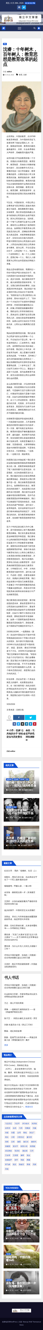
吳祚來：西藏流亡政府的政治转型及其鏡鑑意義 (21, 839)
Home (21, 1325)
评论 (5, 44)
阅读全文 (29, 1107)
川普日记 (20, 1137)
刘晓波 (27, 1128)
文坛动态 (16, 779)
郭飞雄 (7, 1164)
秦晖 (22, 1155)
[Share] (18, 717)
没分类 (22, 779)
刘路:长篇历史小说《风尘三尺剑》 (19, 1025)
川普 (13, 1137)
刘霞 (13, 1133)
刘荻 (6, 1133)
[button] (34, 28)
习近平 (17, 1123)
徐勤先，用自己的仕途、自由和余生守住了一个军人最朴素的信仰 (21, 1234)
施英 (19, 1142)
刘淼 (34, 1128)
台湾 (19, 1133)
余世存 (7, 1128)
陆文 (14, 1164)
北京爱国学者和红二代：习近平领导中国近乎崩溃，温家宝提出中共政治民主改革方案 (21, 814)
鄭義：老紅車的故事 (13, 1031)
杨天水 (25, 1142)
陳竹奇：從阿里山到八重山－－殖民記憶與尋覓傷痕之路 (21, 785)
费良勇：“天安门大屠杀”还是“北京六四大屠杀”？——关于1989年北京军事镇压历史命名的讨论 (21, 937)
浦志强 (24, 1151)
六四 (20, 1128)
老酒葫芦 (8, 1160)
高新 (34, 1164)
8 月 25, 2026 (13, 1264)
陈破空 (21, 1164)
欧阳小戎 (24, 1146)
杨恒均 (33, 1142)
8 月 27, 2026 (13, 1212)
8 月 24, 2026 (13, 1290)
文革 (13, 1142)
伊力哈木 (25, 1123)
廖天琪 (29, 1137)
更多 (6, 1045)
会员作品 (9, 779)
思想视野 (9, 807)
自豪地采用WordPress (10, 1322)
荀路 (22, 1160)
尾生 (6, 1137)
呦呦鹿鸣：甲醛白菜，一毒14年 (18, 886)
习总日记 (8, 1123)
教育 (20, 75)
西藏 (28, 1160)
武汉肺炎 (8, 1151)
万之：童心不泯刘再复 (14, 1003)
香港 (28, 1164)
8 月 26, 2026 (13, 1238)
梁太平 (15, 1146)
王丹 (31, 1151)
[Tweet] (30, 717)
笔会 (28, 1155)
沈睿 (25, 75)
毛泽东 (17, 1151)
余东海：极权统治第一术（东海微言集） (21, 1284)
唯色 (25, 1133)
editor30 (27, 1212)
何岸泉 (34, 1123)
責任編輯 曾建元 (27, 790)
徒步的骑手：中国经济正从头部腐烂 (19, 910)
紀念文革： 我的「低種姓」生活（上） (21, 871)
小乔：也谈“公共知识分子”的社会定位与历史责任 (16, 733)
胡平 (16, 1160)
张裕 (6, 1142)
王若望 (15, 1155)
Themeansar (36, 1322)
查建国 (7, 1146)
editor (9, 72)
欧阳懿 (32, 1146)
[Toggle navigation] (19, 28)
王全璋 (7, 1155)
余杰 (14, 1128)
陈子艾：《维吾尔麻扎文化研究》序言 (20, 1018)
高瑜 (6, 1169)
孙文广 (32, 1133)
